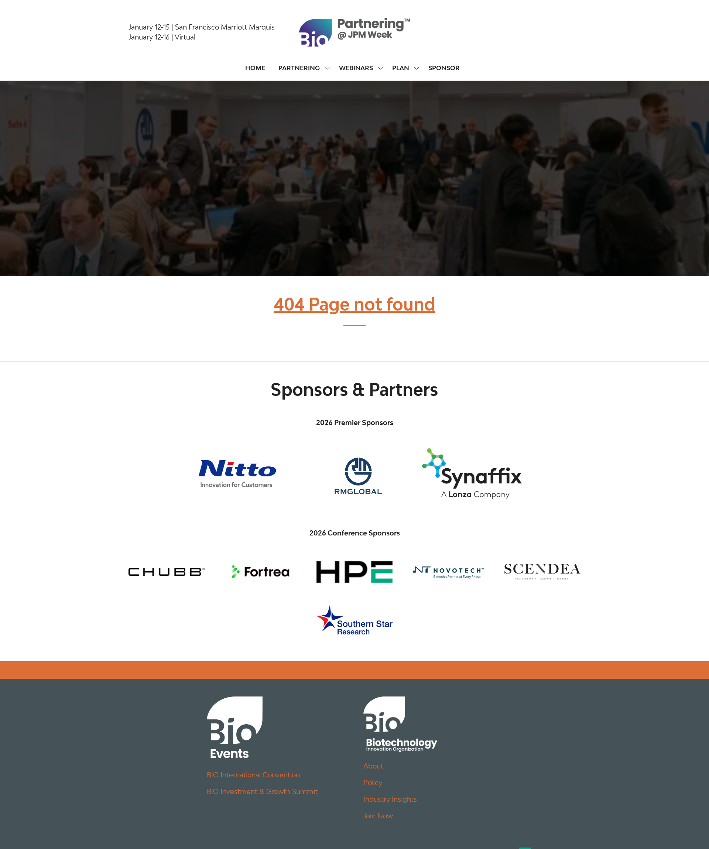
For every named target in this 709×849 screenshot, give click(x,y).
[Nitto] (237, 473)
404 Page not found (354, 304)
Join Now (378, 816)
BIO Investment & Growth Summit (262, 791)
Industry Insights (390, 799)
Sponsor (444, 68)
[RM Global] (354, 473)
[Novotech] (448, 572)
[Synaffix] (472, 473)
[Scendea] (542, 572)
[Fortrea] (260, 572)
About (373, 766)
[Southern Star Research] (354, 619)
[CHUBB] (167, 572)
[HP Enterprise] (354, 572)
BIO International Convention (253, 775)
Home (255, 68)
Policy (372, 782)
